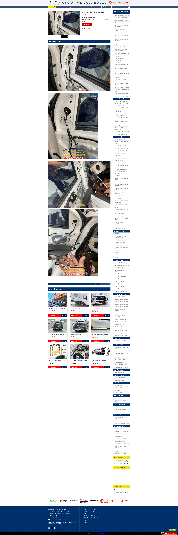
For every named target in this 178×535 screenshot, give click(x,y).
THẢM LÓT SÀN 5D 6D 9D (119, 404)
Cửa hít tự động (119, 198)
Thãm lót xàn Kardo (120, 412)
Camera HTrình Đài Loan (121, 359)
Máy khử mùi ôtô (119, 160)
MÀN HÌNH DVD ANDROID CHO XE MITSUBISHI (121, 57)
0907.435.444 (170, 533)
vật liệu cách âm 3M (120, 276)
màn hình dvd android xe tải (121, 65)
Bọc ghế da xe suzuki (120, 321)
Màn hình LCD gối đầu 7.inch (120, 401)
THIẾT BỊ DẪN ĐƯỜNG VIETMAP (121, 383)
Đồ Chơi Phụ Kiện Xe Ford (121, 153)
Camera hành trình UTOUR (121, 351)
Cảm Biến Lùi (118, 155)
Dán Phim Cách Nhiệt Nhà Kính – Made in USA (121, 104)
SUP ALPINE (117, 233)
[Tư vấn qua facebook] (127, 461)
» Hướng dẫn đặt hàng (89, 520)
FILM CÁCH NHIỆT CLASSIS (121, 121)
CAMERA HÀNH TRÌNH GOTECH (120, 356)
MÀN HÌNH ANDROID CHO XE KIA (122, 53)
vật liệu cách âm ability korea (121, 270)
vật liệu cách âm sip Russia (122, 262)
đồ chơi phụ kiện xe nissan (121, 195)
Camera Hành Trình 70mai (121, 353)
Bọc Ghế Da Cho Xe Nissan (121, 304)
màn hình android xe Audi (121, 93)
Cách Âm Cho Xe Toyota (121, 279)
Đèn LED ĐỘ (118, 175)
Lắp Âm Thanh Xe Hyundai (121, 247)
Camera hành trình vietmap (122, 364)
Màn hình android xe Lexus (121, 96)
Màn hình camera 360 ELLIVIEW (120, 80)
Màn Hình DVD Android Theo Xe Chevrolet (122, 26)
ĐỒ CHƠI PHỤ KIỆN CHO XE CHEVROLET (121, 201)
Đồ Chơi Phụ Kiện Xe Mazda (122, 148)
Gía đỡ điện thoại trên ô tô (121, 204)
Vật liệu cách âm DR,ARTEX (122, 265)
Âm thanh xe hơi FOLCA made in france (121, 237)
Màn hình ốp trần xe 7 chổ (122, 423)
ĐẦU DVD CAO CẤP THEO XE (120, 426)
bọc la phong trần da (120, 319)
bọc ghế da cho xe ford (121, 330)
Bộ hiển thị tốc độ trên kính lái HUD (121, 172)
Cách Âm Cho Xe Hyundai (121, 267)
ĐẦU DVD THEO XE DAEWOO (122, 431)
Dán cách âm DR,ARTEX (121, 240)
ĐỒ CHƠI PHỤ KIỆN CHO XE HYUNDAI (121, 178)
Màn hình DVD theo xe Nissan (120, 450)
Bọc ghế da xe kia (119, 324)
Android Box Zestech (120, 33)
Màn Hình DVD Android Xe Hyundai (121, 36)
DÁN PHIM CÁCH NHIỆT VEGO (122, 107)
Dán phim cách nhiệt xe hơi (122, 131)
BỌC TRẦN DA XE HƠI (119, 370)
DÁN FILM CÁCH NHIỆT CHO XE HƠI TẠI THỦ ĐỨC (121, 114)
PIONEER (117, 257)
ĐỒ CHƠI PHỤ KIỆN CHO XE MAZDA (121, 189)
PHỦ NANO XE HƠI (118, 338)
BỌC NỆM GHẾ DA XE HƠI (120, 294)
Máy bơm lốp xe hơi (120, 163)
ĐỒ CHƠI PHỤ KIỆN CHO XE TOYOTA (121, 185)
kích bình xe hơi (119, 226)
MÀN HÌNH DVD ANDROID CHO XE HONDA (121, 50)
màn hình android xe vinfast (122, 73)
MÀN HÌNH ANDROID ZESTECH (122, 20)
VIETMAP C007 (118, 392)
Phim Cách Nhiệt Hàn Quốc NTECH (121, 118)
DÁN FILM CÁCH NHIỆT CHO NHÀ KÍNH (121, 124)
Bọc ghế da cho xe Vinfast (121, 299)
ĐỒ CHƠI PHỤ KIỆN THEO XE (120, 137)
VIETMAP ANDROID (119, 385)
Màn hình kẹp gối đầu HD (121, 398)
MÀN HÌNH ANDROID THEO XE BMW (122, 90)
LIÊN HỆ (104, 7)
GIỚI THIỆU (59, 7)
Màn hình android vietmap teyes (121, 84)
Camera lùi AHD (119, 362)
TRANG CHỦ (52, 7)
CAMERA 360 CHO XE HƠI (120, 375)
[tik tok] (52, 528)
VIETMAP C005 (118, 387)
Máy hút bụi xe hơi (119, 182)
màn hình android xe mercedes (120, 61)
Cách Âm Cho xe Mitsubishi (121, 289)
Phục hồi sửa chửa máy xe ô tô (121, 219)
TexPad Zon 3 (118, 22)
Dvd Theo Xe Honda (120, 441)
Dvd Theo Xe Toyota (120, 428)
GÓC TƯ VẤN (84, 7)
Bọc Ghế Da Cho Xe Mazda (121, 313)
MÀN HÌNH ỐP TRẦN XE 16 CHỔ (121, 418)
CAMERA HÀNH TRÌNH (119, 344)
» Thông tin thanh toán (89, 522)
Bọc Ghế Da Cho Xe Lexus (121, 301)
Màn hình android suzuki (121, 68)
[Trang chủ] (54, 2)
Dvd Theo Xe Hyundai (120, 438)
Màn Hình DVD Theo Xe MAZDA (120, 446)
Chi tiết (64, 315)
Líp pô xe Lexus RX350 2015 (77, 334)
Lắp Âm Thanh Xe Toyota (121, 255)
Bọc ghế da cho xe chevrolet (120, 327)
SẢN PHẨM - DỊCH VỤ (68, 7)
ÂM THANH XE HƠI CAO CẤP (120, 231)
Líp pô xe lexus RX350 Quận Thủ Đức (58, 334)
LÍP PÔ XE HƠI (118, 207)
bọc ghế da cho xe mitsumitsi (120, 316)
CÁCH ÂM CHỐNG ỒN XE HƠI (121, 260)
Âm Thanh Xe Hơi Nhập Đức (122, 250)
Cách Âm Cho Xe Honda (121, 291)
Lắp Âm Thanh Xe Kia (120, 242)
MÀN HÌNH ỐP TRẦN (118, 414)
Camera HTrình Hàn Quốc (121, 367)
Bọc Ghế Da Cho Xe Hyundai (120, 309)
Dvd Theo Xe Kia (119, 436)
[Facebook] (49, 528)
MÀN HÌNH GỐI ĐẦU (118, 395)
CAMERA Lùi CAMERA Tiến (121, 150)
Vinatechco (102, 533)
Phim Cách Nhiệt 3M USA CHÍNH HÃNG (121, 128)
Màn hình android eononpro (122, 46)
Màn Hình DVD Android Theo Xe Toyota (122, 40)
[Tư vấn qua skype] (125, 461)
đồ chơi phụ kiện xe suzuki (121, 216)
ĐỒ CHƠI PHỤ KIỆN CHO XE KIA (121, 166)
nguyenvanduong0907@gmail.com (58, 519)
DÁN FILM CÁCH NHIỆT (119, 99)
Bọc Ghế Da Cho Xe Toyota (121, 335)
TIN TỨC (90, 7)
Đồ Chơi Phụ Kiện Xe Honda (121, 158)
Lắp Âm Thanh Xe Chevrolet (122, 245)
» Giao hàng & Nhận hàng (90, 509)
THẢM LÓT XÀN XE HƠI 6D (121, 407)
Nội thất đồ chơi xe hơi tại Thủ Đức (57, 308)
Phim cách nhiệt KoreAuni (121, 134)
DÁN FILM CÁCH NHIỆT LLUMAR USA (120, 110)
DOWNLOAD (97, 7)
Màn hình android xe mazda (122, 87)
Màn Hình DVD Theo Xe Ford (122, 443)
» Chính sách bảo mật (89, 515)
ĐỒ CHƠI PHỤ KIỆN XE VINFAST (120, 223)
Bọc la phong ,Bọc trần (120, 333)
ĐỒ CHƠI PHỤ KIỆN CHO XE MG (121, 142)
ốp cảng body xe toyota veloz (78, 308)
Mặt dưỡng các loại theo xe (121, 210)
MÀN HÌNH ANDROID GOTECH (122, 15)
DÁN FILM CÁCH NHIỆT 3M (121, 101)
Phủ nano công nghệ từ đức (121, 341)
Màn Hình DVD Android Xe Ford (121, 43)
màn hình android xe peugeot (120, 76)
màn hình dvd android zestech (120, 29)
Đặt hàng (87, 24)
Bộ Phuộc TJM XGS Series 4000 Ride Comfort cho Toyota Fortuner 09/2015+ (57, 362)
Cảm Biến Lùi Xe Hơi (120, 228)
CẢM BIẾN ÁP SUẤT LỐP (120, 145)
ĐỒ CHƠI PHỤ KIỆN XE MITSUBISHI (120, 192)
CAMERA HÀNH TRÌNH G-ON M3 (121, 347)
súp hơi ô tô (118, 252)
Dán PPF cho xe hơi (120, 139)
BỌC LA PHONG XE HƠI (120, 296)
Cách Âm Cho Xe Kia (120, 274)
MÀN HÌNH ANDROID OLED (121, 17)
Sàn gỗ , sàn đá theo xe (121, 409)
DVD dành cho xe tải (120, 453)
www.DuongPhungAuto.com (57, 517)
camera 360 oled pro (120, 380)
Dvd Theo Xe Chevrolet (120, 433)
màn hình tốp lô (119, 421)
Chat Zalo (172, 530)
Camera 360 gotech (120, 377)
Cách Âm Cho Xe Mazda (121, 286)
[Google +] (98, 284)
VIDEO (77, 7)
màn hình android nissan (121, 70)
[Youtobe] (54, 528)
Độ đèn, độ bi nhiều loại (121, 169)
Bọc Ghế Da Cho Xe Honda (121, 306)
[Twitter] (95, 284)
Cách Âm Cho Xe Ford (120, 281)
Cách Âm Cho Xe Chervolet (121, 284)
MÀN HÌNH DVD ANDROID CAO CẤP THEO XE (121, 12)
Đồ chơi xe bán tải (119, 213)
